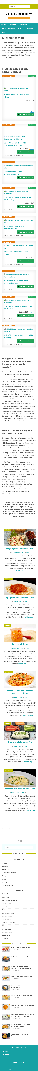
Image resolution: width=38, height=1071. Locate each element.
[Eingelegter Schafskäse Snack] (20, 537)
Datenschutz (6, 1054)
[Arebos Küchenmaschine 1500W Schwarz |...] (19, 247)
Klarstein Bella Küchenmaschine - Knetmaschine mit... (17, 282)
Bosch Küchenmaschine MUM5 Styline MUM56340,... (18, 307)
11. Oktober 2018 (17, 648)
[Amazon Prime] (19, 107)
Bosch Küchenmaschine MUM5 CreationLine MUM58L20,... (15, 144)
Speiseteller (6, 935)
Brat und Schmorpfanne (9, 900)
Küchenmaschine (7, 916)
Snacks (4, 879)
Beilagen (29, 28)
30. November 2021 (17, 552)
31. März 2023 (16, 1028)
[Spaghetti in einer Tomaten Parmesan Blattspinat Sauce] (6, 968)
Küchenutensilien (7, 919)
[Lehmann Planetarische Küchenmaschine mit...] (19, 167)
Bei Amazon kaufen (26, 114)
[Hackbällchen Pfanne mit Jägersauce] (6, 1036)
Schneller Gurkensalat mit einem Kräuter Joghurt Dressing (22, 1016)
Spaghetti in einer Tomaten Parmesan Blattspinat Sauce (21, 967)
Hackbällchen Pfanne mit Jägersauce (19, 1035)
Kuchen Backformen (8, 913)
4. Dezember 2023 (17, 949)
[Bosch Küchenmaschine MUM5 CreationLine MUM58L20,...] (19, 133)
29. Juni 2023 (16, 970)
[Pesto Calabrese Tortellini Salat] (6, 978)
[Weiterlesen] (20, 571)
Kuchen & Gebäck (7, 885)
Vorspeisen (12, 25)
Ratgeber (4, 32)
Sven (27, 552)
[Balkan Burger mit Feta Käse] (6, 959)
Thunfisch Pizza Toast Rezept (21, 995)
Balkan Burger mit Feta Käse (21, 957)
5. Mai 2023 (16, 1007)
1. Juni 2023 (16, 978)
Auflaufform (6, 894)
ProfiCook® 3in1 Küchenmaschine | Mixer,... (17, 96)
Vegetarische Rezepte (8, 28)
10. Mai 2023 (16, 997)
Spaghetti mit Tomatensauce (20, 597)
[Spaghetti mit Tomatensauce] (20, 586)
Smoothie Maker (7, 932)
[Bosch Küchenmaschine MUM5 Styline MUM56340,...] (19, 301)
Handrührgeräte (7, 907)
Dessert (20, 28)
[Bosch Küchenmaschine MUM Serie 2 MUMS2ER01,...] (19, 192)
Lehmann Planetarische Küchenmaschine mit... (13, 173)
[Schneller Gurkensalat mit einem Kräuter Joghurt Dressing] (6, 1017)
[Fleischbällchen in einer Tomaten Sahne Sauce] (6, 988)
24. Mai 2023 (16, 989)
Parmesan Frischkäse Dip (20, 742)
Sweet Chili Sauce (20, 644)
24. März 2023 (16, 1038)
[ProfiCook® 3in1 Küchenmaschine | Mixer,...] (19, 85)
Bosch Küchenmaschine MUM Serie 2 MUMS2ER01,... (17, 199)
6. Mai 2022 (17, 746)
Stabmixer (5, 939)
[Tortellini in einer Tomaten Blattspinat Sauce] (6, 1026)
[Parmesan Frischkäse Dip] (20, 731)
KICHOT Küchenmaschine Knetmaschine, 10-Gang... (19, 336)
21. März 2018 (17, 601)
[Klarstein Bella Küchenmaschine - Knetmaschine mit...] (19, 275)
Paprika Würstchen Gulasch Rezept (23, 1005)
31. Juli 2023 (16, 959)
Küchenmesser (6, 903)
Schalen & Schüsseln (8, 923)
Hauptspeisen (23, 25)
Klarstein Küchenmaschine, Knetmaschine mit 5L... (14, 227)
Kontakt (4, 1057)
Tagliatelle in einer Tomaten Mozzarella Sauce (20, 692)
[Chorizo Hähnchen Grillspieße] (6, 949)
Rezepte (3, 25)
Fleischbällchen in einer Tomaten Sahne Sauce (22, 987)
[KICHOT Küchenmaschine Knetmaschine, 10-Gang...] (19, 330)
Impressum (5, 1051)
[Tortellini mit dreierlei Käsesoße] (20, 778)
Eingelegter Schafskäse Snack (20, 548)
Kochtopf (5, 910)
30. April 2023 (16, 1018)
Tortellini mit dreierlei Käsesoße (20, 788)
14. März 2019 (17, 697)
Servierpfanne (6, 929)
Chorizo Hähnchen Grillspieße (21, 947)
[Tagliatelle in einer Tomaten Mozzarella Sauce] (20, 679)
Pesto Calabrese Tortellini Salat (22, 976)
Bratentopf (5, 897)
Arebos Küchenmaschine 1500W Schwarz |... (16, 253)
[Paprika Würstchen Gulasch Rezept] (6, 1007)
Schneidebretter (7, 926)
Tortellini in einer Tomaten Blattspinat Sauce (20, 1025)
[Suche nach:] (19, 6)
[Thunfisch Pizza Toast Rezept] (6, 997)
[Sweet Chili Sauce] (20, 633)
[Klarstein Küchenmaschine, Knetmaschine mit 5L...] (19, 221)
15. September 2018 (17, 792)
